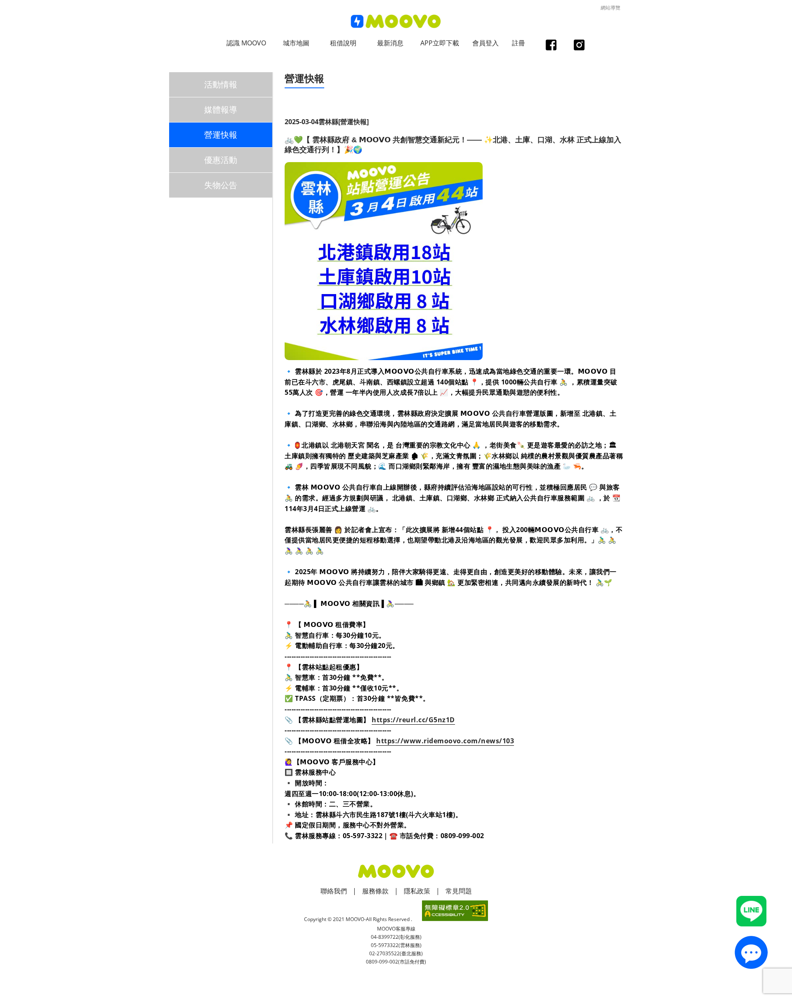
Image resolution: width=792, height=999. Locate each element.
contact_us (751, 952)
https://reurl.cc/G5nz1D (413, 719)
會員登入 (485, 42)
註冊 (518, 42)
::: (287, 68)
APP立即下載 (439, 42)
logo (396, 22)
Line (751, 911)
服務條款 (375, 890)
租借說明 (343, 42)
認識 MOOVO (246, 42)
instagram (579, 45)
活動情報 (220, 84)
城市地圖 (296, 42)
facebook (551, 45)
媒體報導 (220, 109)
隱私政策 (417, 890)
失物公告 (220, 185)
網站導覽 (610, 7)
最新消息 (390, 42)
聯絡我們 (334, 890)
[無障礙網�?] (455, 910)
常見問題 (459, 890)
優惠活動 (220, 159)
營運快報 (220, 134)
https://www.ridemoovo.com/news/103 (445, 740)
